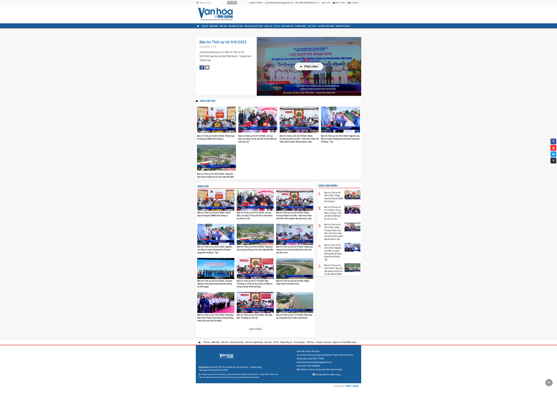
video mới (203, 186)
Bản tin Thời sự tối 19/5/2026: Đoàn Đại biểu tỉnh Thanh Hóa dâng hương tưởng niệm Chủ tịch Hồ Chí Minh (215, 318)
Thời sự (204, 26)
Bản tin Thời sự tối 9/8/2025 (223, 42)
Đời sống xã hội (236, 26)
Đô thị (277, 26)
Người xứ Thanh (343, 26)
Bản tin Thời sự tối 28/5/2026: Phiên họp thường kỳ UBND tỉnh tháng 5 (215, 137)
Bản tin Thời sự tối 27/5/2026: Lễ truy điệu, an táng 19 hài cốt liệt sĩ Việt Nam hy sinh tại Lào (257, 139)
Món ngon (201, 31)
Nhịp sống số (287, 26)
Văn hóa (223, 26)
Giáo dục (268, 26)
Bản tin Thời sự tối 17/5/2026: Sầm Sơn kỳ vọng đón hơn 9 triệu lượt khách (294, 316)
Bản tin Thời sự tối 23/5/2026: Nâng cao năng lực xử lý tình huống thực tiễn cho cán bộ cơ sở (294, 250)
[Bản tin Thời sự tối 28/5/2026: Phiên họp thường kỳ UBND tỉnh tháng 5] (216, 120)
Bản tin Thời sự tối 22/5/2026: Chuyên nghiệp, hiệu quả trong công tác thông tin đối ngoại (214, 284)
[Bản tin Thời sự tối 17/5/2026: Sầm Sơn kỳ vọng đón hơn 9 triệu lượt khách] (294, 302)
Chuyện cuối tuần (326, 26)
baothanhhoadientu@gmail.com (280, 3)
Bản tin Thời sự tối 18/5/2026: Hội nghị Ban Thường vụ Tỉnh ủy (255, 316)
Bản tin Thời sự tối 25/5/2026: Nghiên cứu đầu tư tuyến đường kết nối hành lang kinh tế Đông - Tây (340, 139)
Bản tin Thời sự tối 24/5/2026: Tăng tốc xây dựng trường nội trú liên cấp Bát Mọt (215, 175)
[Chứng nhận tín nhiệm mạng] (327, 374)
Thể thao (312, 26)
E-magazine (354, 3)
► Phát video (309, 66)
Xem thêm (255, 329)
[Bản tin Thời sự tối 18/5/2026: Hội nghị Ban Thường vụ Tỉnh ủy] (255, 302)
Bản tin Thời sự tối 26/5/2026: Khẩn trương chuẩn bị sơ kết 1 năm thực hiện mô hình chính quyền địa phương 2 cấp (299, 139)
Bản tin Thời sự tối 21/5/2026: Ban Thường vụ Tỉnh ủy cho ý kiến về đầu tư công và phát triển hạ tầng (254, 284)
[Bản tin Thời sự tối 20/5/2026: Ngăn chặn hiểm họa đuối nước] (294, 268)
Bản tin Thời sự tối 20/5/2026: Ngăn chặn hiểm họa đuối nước (292, 282)
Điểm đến (214, 26)
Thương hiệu (300, 26)
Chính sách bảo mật (325, 369)
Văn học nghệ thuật (253, 26)
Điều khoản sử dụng (305, 369)
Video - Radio (340, 3)
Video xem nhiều (328, 185)
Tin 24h (327, 3)
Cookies (338, 369)
